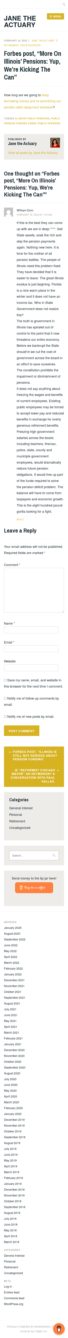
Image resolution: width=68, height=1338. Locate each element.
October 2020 (12, 1061)
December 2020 (14, 1050)
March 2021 (11, 1032)
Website (10, 661)
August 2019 (12, 1143)
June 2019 (11, 1154)
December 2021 (14, 980)
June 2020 (11, 1085)
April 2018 (10, 1236)
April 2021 (10, 1027)
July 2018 (10, 1218)
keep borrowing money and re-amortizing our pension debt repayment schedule (32, 101)
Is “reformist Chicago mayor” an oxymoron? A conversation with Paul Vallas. (33, 775)
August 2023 (12, 933)
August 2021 (12, 1003)
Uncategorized (30, 45)
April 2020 (10, 1096)
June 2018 (11, 1224)
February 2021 (13, 1038)
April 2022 (10, 957)
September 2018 (14, 1207)
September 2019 (14, 1137)
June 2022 (11, 945)
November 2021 (14, 986)
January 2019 (13, 1184)
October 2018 (12, 1201)
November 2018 (14, 1195)
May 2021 (10, 1021)
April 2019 (10, 1166)
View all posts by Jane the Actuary (33, 152)
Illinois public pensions (32, 118)
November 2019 (14, 1125)
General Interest (21, 807)
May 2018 (10, 1230)
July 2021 (10, 1009)
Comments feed (14, 1298)
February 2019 (13, 1178)
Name (9, 623)
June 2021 (11, 1015)
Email (9, 642)
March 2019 (11, 1172)
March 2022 (11, 962)
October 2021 (12, 992)
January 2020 (13, 1114)
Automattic (39, 1331)
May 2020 (10, 1090)
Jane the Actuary (20, 21)
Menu (57, 16)
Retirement (11, 45)
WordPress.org (13, 1304)
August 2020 (12, 1073)
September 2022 (14, 939)
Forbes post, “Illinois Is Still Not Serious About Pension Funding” (35, 755)
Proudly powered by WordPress (28, 1326)
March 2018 (11, 1242)
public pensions (49, 123)
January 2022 (13, 974)
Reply (20, 519)
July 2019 (10, 1149)
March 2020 (11, 1102)
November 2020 (14, 1056)
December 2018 (14, 1189)
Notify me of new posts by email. (30, 716)
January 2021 (13, 1044)
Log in (8, 1286)
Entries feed (11, 1292)
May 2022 (10, 951)
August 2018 (12, 1213)
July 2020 (10, 1079)
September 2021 (14, 997)
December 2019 (14, 1119)
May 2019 (10, 1160)
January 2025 (13, 928)
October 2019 (12, 1131)
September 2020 (14, 1067)
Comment (12, 564)
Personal (15, 814)
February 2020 (13, 1108)
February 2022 (13, 968)
